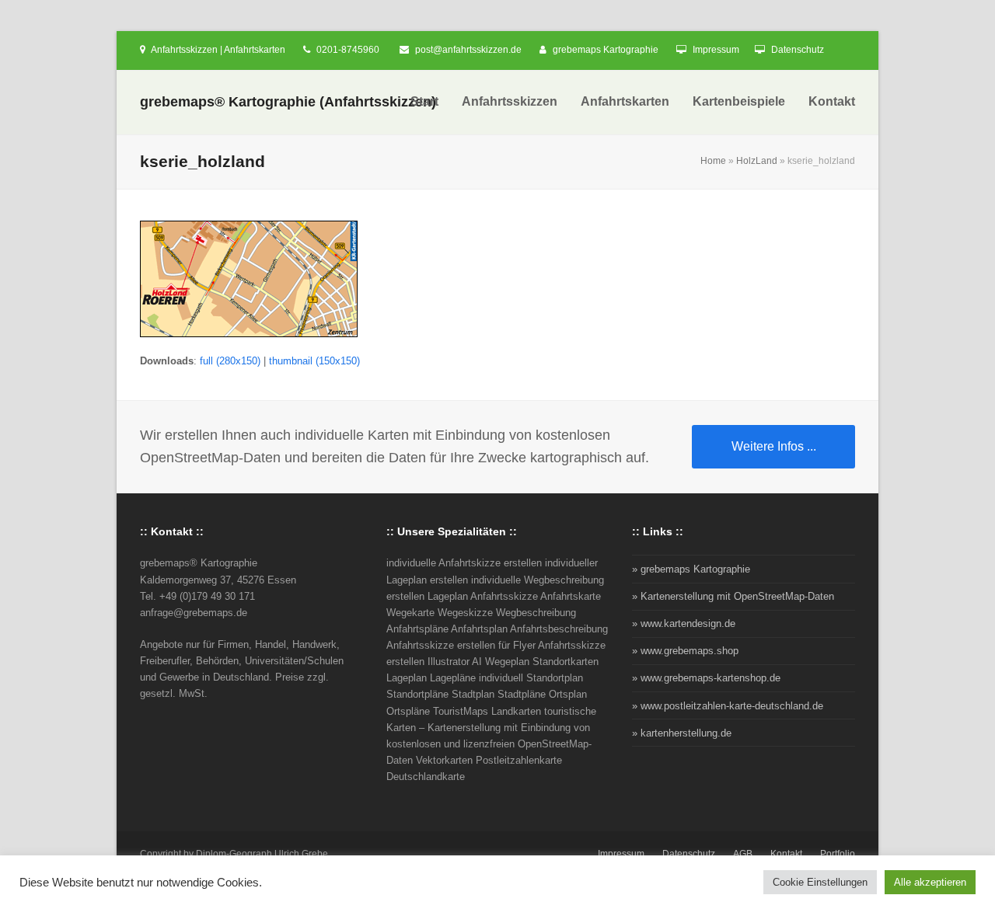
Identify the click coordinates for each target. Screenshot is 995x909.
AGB (742, 853)
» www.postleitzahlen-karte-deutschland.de (727, 706)
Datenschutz (797, 49)
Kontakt (786, 853)
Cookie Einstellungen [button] (820, 882)
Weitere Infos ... (773, 446)
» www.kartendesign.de (683, 623)
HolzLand (756, 160)
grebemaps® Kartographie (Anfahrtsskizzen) (288, 102)
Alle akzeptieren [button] (930, 882)
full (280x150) (230, 361)
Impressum (716, 49)
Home (713, 160)
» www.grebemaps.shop (685, 650)
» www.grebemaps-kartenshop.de (706, 678)
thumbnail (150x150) (314, 361)
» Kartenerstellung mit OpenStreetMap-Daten (733, 596)
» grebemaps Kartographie (691, 569)
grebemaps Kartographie (605, 49)
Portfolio (837, 853)
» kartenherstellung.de (681, 733)
